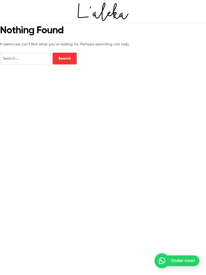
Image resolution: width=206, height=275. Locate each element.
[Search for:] (26, 58)
